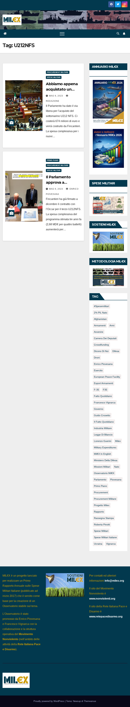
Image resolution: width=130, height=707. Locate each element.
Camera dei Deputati (105, 338)
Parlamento (100, 479)
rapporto (99, 511)
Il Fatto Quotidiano (104, 421)
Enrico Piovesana (103, 364)
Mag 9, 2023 (56, 96)
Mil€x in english (102, 454)
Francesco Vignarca (104, 402)
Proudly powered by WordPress (49, 701)
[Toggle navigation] (62, 33)
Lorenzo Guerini (102, 441)
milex (118, 441)
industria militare (103, 428)
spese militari (101, 531)
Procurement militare (57, 72)
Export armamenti (103, 383)
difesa (115, 351)
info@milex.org (114, 580)
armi (112, 325)
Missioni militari (102, 466)
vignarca (111, 543)
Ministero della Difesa (105, 460)
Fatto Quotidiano (103, 396)
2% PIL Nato (100, 312)
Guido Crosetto (102, 415)
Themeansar (90, 701)
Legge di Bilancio (103, 434)
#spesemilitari (101, 306)
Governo (98, 409)
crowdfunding (101, 344)
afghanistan (100, 319)
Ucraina (98, 543)
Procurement (101, 492)
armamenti (100, 325)
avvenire (98, 332)
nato (116, 466)
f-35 (96, 389)
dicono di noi (101, 351)
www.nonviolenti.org (102, 598)
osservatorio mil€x (104, 473)
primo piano (100, 486)
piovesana (115, 479)
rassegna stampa (104, 518)
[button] (118, 33)
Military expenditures (105, 447)
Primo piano (52, 160)
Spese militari (53, 77)
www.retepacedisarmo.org (106, 616)
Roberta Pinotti (102, 524)
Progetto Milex (101, 505)
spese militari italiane (105, 537)
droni (97, 357)
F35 (105, 389)
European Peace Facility (107, 376)
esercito (98, 370)
